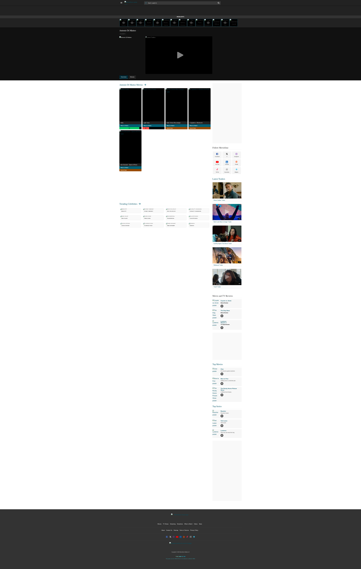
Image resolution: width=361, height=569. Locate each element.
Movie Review (224, 303)
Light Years (147, 122)
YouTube (217, 164)
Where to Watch (124, 125)
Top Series (217, 406)
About (163, 530)
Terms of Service (184, 530)
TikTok (217, 172)
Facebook (217, 156)
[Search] (219, 3)
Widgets (236, 172)
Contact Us (169, 530)
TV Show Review (225, 324)
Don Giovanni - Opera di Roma (129, 164)
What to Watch (188, 524)
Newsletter (226, 172)
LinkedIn (227, 164)
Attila (122, 122)
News (200, 524)
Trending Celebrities (128, 203)
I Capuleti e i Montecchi (196, 122)
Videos (196, 524)
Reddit (236, 164)
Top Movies (217, 364)
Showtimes (180, 524)
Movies (160, 524)
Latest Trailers (218, 178)
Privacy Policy (194, 530)
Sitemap (176, 530)
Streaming (173, 524)
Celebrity (122, 33)
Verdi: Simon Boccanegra (173, 122)
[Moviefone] (132, 3)
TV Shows (166, 524)
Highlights (180, 16)
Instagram (236, 156)
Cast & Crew (170, 128)
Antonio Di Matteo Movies (131, 84)
